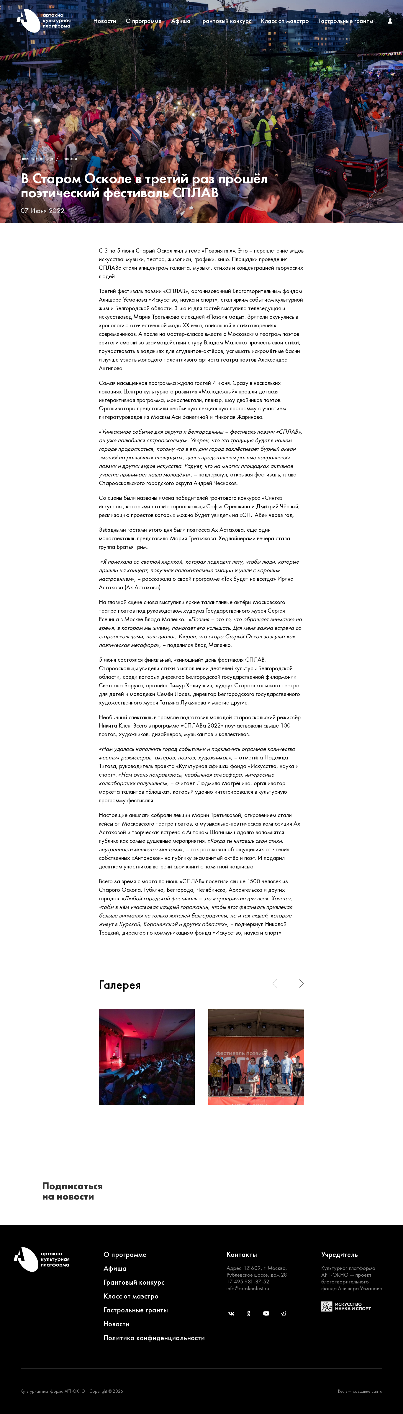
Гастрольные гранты (345, 21)
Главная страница (37, 159)
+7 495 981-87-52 (248, 1281)
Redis (342, 1391)
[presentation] (274, 983)
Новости (104, 21)
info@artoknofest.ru (248, 1288)
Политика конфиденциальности (154, 1338)
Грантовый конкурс (225, 21)
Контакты (242, 1254)
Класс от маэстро (285, 21)
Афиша (181, 21)
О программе (144, 21)
